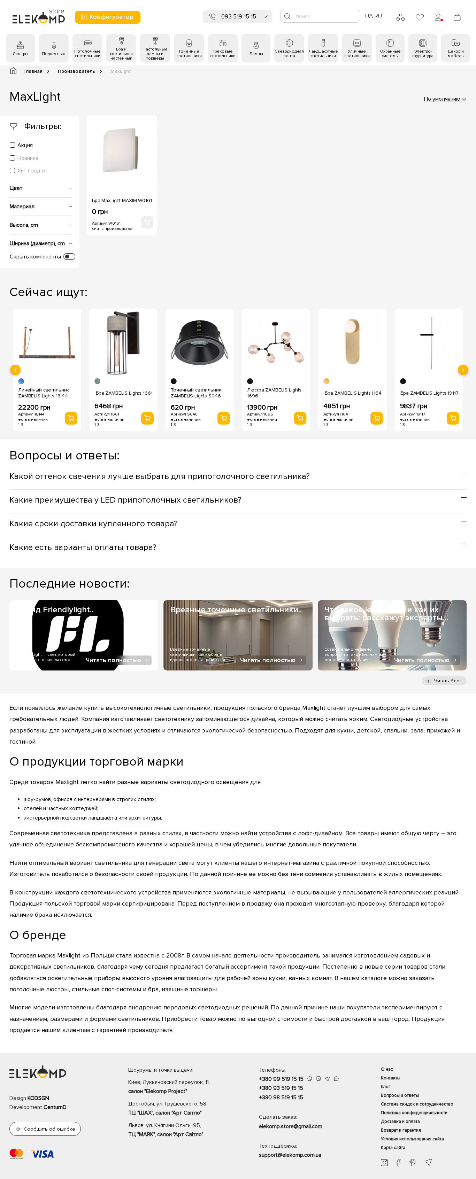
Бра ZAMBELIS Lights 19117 (429, 393)
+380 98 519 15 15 (281, 1097)
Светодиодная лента (289, 54)
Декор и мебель (456, 54)
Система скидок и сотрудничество (417, 1104)
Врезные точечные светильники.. (236, 610)
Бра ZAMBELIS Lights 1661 (124, 393)
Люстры (20, 53)
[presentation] (15, 370)
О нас (387, 1069)
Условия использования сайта (412, 1139)
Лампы (256, 53)
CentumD (55, 1107)
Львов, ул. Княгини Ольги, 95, (166, 1130)
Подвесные (54, 53)
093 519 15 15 (238, 17)
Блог (386, 1086)
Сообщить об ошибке (49, 1129)
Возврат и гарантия (401, 1130)
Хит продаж (32, 170)
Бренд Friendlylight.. (54, 610)
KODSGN (38, 1098)
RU (378, 16)
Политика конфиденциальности (414, 1113)
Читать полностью (113, 660)
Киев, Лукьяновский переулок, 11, (169, 1087)
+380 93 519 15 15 (281, 1088)
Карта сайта (393, 1147)
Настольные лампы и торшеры (155, 54)
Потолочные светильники (87, 54)
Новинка (27, 158)
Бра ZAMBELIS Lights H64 (353, 393)
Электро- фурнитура (422, 54)
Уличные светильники (357, 54)
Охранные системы (390, 54)
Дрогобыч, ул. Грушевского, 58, (167, 1108)
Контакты (390, 1078)
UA (369, 16)
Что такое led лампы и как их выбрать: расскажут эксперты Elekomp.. (383, 614)
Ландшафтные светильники (323, 54)
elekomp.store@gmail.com (290, 1126)
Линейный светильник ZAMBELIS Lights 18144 (43, 393)
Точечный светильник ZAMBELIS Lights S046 (196, 393)
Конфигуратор (111, 17)
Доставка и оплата (400, 1121)
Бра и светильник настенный (121, 54)
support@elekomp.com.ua (290, 1154)
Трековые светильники (223, 54)
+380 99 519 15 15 (281, 1079)
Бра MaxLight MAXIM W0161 (122, 200)
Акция (25, 145)
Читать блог (447, 681)
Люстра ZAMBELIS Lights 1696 (274, 393)
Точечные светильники (189, 54)
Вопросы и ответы (400, 1095)
